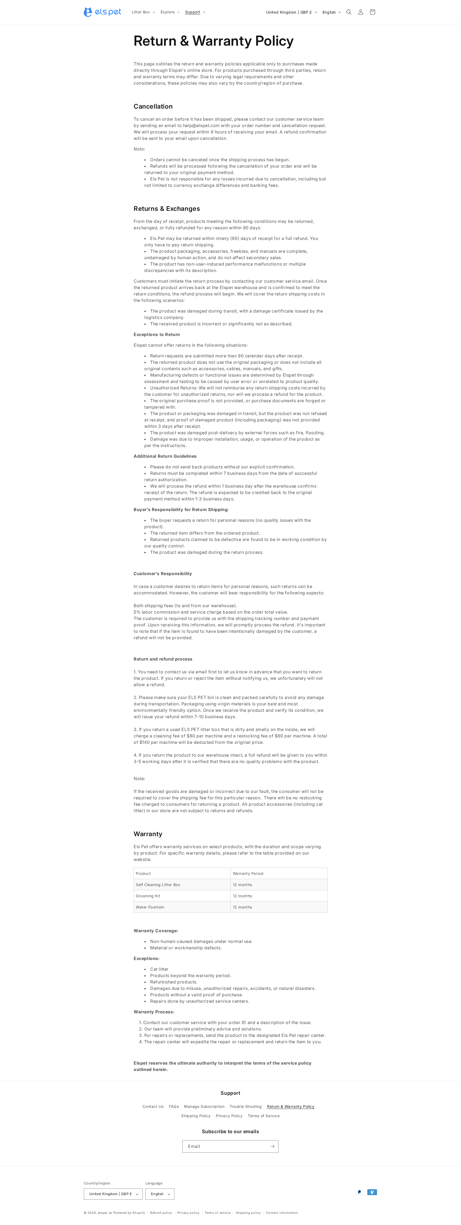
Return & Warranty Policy (290, 1106)
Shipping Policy (195, 1115)
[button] (143, 12)
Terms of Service (264, 1115)
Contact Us (153, 1106)
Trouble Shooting (246, 1106)
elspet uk (105, 1213)
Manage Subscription (204, 1106)
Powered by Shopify (129, 1213)
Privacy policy (188, 1213)
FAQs (174, 1106)
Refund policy (161, 1213)
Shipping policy (248, 1213)
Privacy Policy (229, 1115)
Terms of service (217, 1213)
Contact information (282, 1213)
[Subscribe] (272, 1146)
